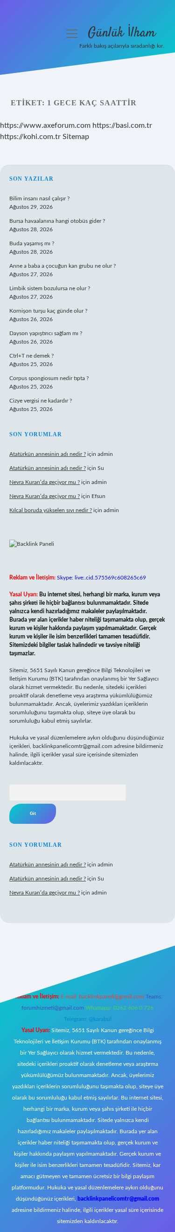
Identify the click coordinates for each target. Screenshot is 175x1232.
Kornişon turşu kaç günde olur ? (48, 311)
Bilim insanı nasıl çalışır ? (39, 198)
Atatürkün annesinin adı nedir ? (47, 454)
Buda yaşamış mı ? (31, 243)
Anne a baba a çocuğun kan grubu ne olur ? (62, 266)
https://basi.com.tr (122, 125)
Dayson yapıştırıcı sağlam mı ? (45, 333)
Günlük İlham (121, 33)
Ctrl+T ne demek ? (31, 356)
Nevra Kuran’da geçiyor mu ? (44, 482)
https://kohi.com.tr (30, 136)
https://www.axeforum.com (45, 125)
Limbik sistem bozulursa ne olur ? (49, 288)
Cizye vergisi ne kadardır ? (40, 400)
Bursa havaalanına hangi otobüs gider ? (57, 221)
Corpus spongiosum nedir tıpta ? (49, 378)
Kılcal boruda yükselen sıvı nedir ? (50, 510)
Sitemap (76, 136)
